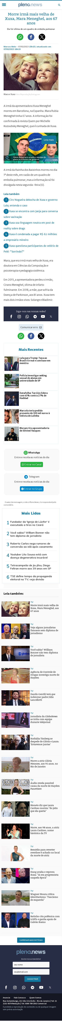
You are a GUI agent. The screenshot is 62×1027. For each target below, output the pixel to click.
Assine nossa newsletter (31, 959)
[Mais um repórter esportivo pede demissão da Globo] (7, 781)
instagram (19, 316)
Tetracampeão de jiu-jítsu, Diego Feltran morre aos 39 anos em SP (30, 567)
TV (31, 602)
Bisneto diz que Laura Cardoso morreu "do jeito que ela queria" (44, 808)
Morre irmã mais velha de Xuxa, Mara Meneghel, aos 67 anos (44, 608)
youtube (42, 316)
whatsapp (27, 316)
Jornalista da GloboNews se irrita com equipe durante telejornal (44, 719)
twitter (50, 316)
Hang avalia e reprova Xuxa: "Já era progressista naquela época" (44, 875)
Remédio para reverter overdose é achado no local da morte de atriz (45, 852)
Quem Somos (35, 997)
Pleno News (30, 5)
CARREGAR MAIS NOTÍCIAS (31, 940)
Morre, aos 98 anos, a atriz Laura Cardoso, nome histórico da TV (44, 830)
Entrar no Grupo (33, 488)
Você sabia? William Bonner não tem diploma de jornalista (29, 534)
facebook (11, 316)
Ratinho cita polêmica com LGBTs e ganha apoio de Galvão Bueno (45, 919)
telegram (34, 316)
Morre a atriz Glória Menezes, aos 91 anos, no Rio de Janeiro (44, 763)
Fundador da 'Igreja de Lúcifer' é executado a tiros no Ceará (29, 523)
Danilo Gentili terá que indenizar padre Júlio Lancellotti (42, 697)
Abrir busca (59, 5)
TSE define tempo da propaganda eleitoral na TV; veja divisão (31, 578)
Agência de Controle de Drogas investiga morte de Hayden (44, 675)
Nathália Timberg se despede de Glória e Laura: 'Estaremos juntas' (44, 741)
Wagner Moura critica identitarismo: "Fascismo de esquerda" (44, 897)
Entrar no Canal (33, 464)
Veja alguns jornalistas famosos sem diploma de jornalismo (44, 630)
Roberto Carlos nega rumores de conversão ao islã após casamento (31, 545)
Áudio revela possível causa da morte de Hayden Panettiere (45, 786)
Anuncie (6, 997)
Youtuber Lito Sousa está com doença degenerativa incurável (29, 556)
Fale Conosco (20, 997)
